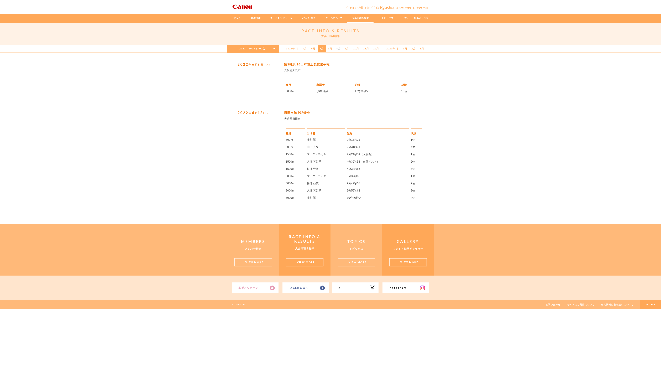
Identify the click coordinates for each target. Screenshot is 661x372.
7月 (330, 48)
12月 (376, 48)
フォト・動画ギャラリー (417, 18)
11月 (366, 48)
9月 (347, 48)
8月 (338, 48)
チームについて (334, 18)
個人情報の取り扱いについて (617, 304)
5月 (313, 48)
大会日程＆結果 (360, 18)
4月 (305, 48)
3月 (422, 48)
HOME (236, 18)
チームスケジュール (281, 18)
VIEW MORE (254, 262)
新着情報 (256, 18)
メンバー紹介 (308, 18)
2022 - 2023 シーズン (253, 48)
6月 (322, 48)
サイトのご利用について (580, 304)
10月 (356, 48)
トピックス (387, 18)
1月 (405, 48)
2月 (413, 48)
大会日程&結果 (330, 36)
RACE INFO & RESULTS (330, 30)
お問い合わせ (553, 304)
